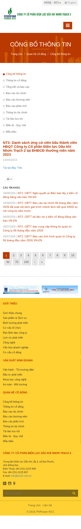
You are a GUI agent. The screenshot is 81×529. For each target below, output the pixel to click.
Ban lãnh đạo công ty (15, 332)
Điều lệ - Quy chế (16, 125)
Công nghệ (9, 342)
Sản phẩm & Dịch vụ (15, 317)
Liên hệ (47, 505)
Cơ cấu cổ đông (12, 352)
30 (7, 262)
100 (26, 262)
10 (72, 255)
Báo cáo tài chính (16, 93)
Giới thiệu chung (12, 313)
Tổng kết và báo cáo (17, 86)
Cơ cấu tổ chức (12, 327)
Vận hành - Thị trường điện (18, 369)
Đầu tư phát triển (12, 374)
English (71, 2)
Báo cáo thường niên (18, 99)
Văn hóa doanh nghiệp (15, 347)
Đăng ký (74, 493)
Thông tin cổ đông (16, 80)
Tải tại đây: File (12, 167)
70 (16, 262)
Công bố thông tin (16, 73)
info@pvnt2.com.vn (21, 475)
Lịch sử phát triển (13, 337)
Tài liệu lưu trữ (14, 118)
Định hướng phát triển (15, 322)
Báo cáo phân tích (16, 106)
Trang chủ (34, 505)
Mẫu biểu (11, 131)
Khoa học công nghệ (14, 379)
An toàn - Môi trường (15, 384)
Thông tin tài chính (16, 112)
